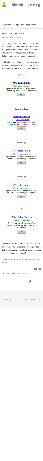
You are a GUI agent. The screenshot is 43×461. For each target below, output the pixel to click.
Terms (39, 299)
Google (25, 299)
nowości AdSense (23, 273)
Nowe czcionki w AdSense (14, 33)
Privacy (32, 299)
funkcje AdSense (12, 273)
